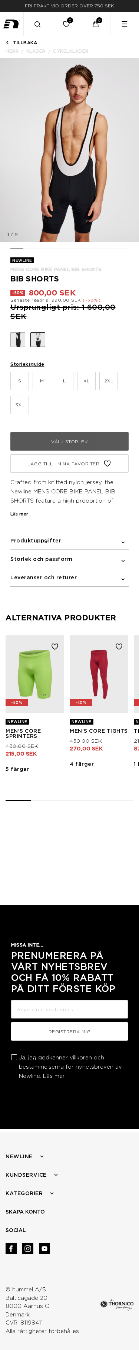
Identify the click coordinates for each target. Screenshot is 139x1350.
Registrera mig (70, 1031)
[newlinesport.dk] (11, 24)
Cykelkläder (71, 51)
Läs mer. (54, 1076)
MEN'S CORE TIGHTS (99, 730)
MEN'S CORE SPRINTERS (23, 733)
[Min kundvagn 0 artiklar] (95, 24)
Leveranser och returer (43, 577)
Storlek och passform (41, 559)
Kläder (36, 51)
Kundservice (26, 1175)
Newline (19, 1156)
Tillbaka (25, 42)
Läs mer (19, 514)
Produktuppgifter (35, 541)
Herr (12, 51)
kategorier (24, 1193)
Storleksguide (27, 364)
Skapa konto (25, 1212)
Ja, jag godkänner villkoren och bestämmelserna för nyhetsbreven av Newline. (70, 1066)
